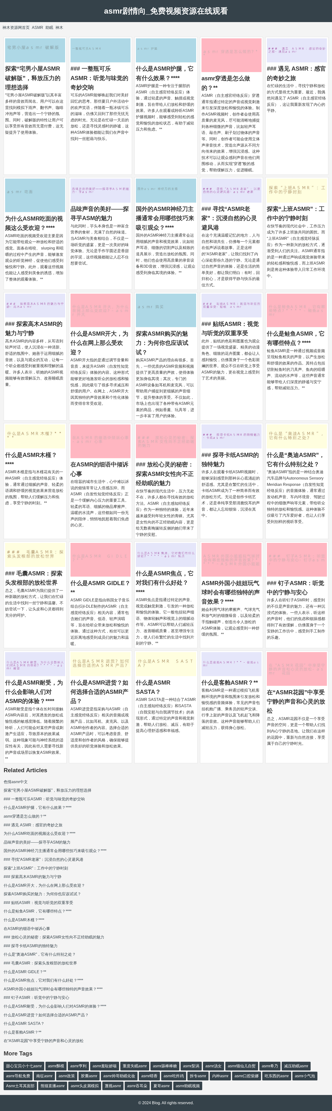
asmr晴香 (149, 1076)
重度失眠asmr (135, 1066)
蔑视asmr (113, 1086)
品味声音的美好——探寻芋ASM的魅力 (37, 842)
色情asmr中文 (16, 782)
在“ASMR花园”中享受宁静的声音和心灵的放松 (296, 701)
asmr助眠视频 (188, 1086)
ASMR (37, 27)
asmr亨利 (78, 1066)
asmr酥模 (56, 1066)
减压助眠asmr (296, 1066)
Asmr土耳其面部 (20, 1086)
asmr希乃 (270, 1066)
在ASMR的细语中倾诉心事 (27, 929)
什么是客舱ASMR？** (229, 682)
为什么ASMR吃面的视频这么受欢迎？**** (39, 833)
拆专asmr (198, 1076)
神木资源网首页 (16, 27)
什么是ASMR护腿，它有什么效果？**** (37, 807)
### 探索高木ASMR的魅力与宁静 (32, 877)
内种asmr (220, 1076)
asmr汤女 (213, 1066)
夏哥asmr (161, 1086)
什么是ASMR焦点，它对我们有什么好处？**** (165, 582)
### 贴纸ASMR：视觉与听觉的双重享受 (38, 903)
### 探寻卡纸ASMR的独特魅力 (31, 946)
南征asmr (44, 1076)
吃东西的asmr (277, 1076)
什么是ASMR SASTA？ (24, 1023)
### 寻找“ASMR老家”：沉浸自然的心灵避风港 (229, 218)
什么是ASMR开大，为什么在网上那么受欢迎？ (99, 343)
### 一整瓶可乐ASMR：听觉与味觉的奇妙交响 (99, 78)
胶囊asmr (89, 1076)
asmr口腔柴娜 (247, 1076)
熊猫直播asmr (53, 1086)
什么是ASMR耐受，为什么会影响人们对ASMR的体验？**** (34, 692)
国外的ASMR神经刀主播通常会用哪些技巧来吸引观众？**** (165, 218)
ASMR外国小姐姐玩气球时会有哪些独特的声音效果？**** (230, 592)
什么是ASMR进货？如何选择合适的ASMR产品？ (99, 692)
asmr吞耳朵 (137, 1086)
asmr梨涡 (191, 1066)
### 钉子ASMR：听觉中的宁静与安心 (36, 997)
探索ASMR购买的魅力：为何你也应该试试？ (162, 343)
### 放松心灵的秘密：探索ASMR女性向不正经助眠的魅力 (165, 473)
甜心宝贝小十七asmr (24, 1066)
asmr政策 (67, 1076)
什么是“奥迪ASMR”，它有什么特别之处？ (40, 954)
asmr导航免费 (18, 1076)
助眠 (49, 27)
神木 (59, 27)
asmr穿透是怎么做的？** (25, 816)
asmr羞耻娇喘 (105, 1066)
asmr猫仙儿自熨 (242, 1066)
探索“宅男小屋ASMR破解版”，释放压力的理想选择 (33, 78)
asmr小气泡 (305, 1076)
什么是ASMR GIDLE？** (25, 972)
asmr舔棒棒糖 (165, 1066)
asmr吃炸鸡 (174, 1076)
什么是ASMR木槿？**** (24, 920)
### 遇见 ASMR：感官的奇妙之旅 (33, 825)
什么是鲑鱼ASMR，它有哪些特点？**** (37, 911)
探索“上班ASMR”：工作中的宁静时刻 (36, 868)
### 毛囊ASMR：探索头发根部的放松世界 (40, 963)
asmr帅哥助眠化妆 (119, 1076)
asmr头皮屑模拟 (85, 1086)
